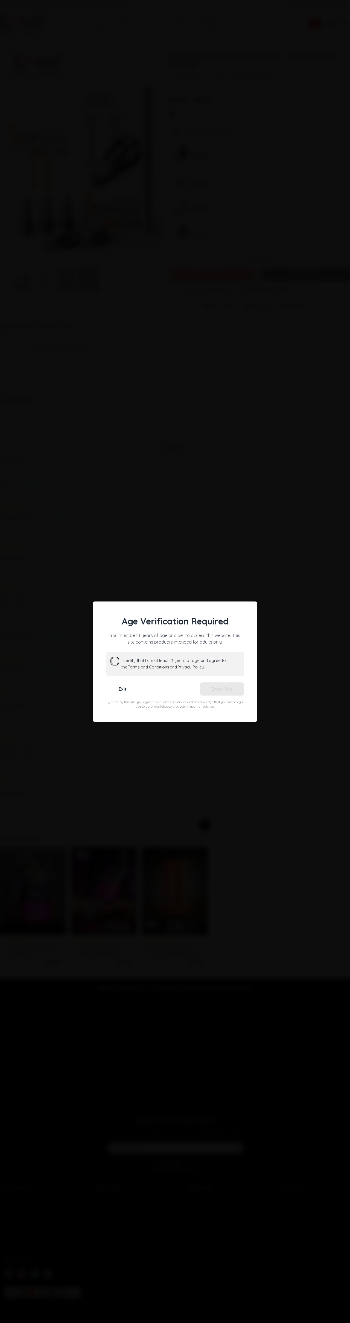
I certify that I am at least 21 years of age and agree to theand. (173, 664)
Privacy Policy (190, 667)
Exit (123, 689)
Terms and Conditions (148, 667)
